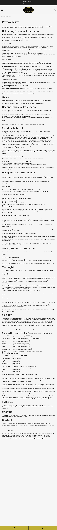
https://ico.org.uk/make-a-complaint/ (37, 438)
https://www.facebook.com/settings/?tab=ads (19, 161)
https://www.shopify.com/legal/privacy (20, 116)
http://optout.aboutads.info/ (14, 169)
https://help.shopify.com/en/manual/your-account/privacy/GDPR (23, 290)
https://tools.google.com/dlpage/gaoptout (38, 138)
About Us (25, 1)
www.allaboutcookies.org (24, 393)
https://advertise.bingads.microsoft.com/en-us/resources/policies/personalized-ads (25, 164)
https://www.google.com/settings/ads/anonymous (19, 163)
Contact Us (30, 1)
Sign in (29, 3)
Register (33, 3)
